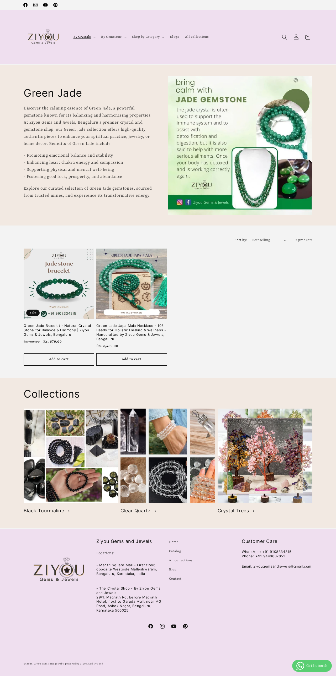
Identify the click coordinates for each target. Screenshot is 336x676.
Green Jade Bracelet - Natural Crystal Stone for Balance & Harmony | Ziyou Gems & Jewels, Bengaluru (57, 330)
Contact (175, 579)
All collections (180, 560)
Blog (172, 569)
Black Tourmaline (44, 510)
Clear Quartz (135, 510)
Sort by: (241, 240)
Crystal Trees (233, 510)
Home (173, 542)
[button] (84, 36)
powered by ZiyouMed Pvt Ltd (84, 663)
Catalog (175, 551)
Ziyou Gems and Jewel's (49, 663)
